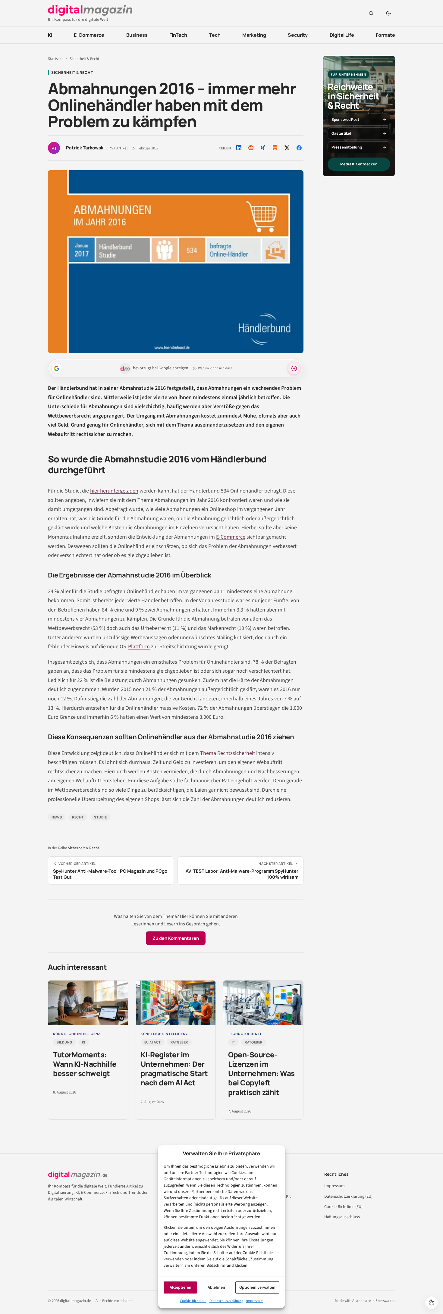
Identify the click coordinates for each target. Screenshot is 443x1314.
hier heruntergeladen (114, 491)
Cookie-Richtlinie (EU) (343, 1207)
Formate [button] (385, 35)
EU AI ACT (152, 1042)
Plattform (139, 646)
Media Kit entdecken (358, 164)
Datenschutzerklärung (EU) (348, 1197)
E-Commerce (89, 35)
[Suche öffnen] (371, 13)
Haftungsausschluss (342, 1217)
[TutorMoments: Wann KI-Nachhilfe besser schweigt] (88, 1003)
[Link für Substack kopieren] (274, 147)
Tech (215, 35)
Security (298, 35)
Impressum (254, 1300)
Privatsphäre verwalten (431, 1302)
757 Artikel (118, 148)
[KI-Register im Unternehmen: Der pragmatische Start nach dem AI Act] (176, 1003)
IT (233, 1042)
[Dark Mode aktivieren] (388, 13)
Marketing (254, 35)
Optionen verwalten (257, 1287)
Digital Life (342, 35)
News (57, 817)
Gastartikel (341, 133)
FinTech (178, 35)
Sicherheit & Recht (84, 58)
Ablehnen (216, 1287)
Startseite (55, 58)
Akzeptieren (180, 1287)
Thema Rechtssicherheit (227, 753)
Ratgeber (179, 1042)
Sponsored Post (345, 119)
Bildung (64, 1042)
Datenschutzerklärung (226, 1300)
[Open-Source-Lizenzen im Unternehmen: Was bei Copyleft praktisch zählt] (263, 1003)
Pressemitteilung (346, 147)
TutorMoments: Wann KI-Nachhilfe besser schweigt (85, 1064)
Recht (78, 817)
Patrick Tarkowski (85, 148)
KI (50, 35)
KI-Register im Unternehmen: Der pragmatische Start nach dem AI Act (174, 1069)
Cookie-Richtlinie (193, 1300)
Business (137, 35)
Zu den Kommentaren (175, 938)
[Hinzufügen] (56, 368)
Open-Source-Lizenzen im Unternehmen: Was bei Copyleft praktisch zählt (261, 1073)
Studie (100, 817)
